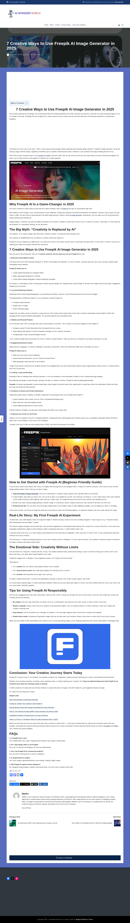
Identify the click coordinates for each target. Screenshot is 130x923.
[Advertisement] (62, 87)
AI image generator (75, 215)
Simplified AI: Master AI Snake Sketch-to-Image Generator (28, 715)
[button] (26, 808)
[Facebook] (127, 453)
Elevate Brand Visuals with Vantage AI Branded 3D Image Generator (31, 707)
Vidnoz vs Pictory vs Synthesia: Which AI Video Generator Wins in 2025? (33, 719)
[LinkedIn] (127, 467)
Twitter (116, 726)
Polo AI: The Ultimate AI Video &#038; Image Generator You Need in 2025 (33, 711)
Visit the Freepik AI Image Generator (25, 494)
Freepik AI (65, 209)
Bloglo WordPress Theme (84, 919)
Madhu (25, 793)
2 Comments (36, 54)
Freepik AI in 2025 (44, 155)
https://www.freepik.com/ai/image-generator (23, 700)
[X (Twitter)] (127, 458)
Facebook (107, 726)
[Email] (127, 462)
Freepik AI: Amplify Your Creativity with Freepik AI (25, 703)
